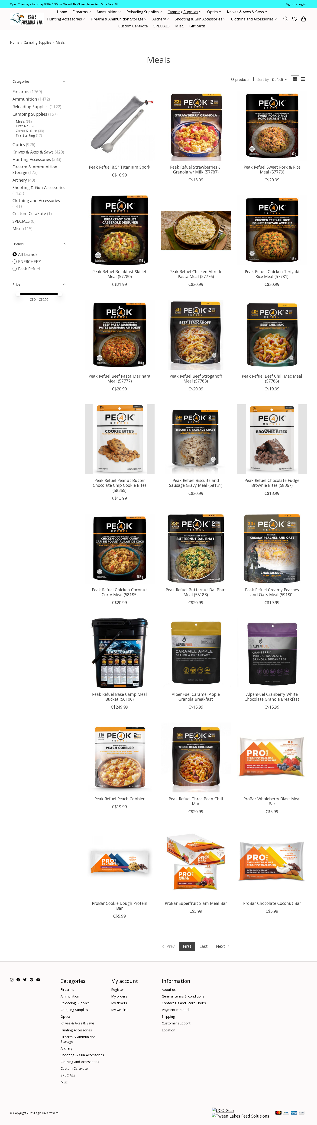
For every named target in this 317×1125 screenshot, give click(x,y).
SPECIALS (161, 26)
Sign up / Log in (296, 4)
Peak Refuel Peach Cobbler (119, 798)
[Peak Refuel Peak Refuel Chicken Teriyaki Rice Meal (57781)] (272, 230)
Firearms (21, 91)
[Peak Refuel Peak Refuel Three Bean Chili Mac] (196, 757)
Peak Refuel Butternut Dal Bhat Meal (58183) (196, 592)
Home (62, 12)
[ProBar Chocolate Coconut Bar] (272, 862)
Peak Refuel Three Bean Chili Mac (196, 801)
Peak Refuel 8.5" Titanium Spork (119, 167)
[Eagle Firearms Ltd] (27, 19)
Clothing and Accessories (36, 200)
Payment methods (176, 1009)
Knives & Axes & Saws (33, 152)
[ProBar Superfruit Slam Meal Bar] (196, 862)
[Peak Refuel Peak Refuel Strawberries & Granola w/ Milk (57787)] (196, 126)
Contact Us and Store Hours (184, 1003)
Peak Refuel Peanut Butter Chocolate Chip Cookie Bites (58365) (119, 485)
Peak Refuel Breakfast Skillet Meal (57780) (119, 274)
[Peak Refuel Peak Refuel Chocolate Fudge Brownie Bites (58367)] (272, 439)
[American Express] (294, 1113)
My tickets (119, 1003)
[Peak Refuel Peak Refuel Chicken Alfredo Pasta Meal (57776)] (196, 230)
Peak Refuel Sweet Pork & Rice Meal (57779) (272, 169)
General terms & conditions (183, 996)
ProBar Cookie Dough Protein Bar (119, 905)
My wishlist (119, 1009)
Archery (20, 180)
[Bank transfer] (302, 1113)
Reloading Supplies (31, 106)
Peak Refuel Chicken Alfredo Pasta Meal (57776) (195, 274)
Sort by (263, 79)
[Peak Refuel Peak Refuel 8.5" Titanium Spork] (120, 126)
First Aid (22, 126)
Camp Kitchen (26, 130)
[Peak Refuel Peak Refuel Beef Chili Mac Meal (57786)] (272, 335)
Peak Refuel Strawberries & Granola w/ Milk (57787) (195, 169)
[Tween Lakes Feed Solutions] (240, 1116)
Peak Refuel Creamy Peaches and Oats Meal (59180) (272, 592)
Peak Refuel (29, 268)
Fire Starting (25, 135)
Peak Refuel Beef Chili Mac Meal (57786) (272, 378)
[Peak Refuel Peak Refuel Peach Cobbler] (120, 757)
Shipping (168, 1016)
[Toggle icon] (285, 19)
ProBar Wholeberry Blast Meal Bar (272, 801)
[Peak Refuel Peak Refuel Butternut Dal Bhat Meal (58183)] (196, 549)
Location (168, 1030)
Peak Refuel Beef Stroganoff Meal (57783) (196, 378)
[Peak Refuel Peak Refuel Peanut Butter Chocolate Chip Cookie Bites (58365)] (120, 439)
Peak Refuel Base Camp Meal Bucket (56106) (119, 696)
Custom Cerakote (133, 26)
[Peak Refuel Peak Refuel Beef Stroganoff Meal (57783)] (196, 335)
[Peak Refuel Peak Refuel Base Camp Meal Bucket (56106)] (120, 653)
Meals (20, 121)
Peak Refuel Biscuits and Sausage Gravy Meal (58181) (195, 482)
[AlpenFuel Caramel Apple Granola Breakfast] (196, 653)
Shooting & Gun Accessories (39, 187)
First (187, 946)
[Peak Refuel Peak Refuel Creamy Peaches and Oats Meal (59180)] (272, 549)
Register (117, 989)
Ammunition (25, 99)
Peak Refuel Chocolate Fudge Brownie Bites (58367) (272, 482)
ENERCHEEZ (29, 261)
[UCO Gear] (223, 1110)
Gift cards (197, 26)
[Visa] (286, 1113)
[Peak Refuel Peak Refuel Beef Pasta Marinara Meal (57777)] (120, 335)
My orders (119, 996)
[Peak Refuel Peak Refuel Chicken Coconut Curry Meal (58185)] (120, 549)
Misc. (179, 26)
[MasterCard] (278, 1113)
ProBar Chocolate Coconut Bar (272, 903)
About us (169, 989)
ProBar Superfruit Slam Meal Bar (196, 903)
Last (204, 946)
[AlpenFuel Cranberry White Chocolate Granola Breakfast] (272, 653)
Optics (19, 144)
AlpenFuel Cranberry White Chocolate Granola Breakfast (272, 696)
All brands (28, 254)
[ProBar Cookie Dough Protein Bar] (120, 862)
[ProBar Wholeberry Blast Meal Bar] (272, 757)
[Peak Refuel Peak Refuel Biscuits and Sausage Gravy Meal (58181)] (196, 439)
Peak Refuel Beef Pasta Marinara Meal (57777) (119, 378)
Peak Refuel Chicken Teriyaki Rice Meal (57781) (272, 274)
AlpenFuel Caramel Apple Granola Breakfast (196, 696)
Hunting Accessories (32, 159)
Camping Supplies (37, 42)
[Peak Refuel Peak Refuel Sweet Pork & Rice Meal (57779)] (272, 126)
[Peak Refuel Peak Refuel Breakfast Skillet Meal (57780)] (120, 230)
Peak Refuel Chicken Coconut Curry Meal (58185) (119, 592)
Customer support (176, 1023)
